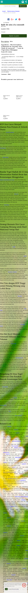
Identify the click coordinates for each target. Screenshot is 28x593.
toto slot (15, 397)
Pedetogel (12, 506)
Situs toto (16, 193)
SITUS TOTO (3, 405)
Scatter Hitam (5, 157)
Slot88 (13, 246)
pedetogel (5, 488)
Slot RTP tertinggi (10, 132)
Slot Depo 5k (3, 148)
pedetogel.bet (6, 452)
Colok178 (8, 525)
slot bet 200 (13, 343)
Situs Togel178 (18, 415)
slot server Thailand (12, 271)
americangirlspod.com (16, 441)
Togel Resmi (5, 386)
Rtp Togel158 (15, 445)
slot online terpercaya (12, 478)
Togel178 (16, 429)
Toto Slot (20, 296)
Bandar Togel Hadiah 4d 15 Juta (7, 179)
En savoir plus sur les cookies (13, 588)
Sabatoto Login (18, 447)
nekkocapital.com (19, 457)
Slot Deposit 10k (19, 357)
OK (6, 589)
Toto (10, 411)
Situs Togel (9, 579)
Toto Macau (6, 204)
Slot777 (25, 256)
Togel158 (9, 426)
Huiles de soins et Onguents (13, 11)
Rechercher (23, 6)
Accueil (4, 11)
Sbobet (26, 550)
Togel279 (9, 517)
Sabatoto (5, 462)
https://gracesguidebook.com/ (9, 472)
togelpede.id (23, 480)
